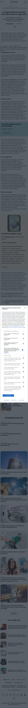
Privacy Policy (21, 400)
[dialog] (14, 354)
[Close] (25, 308)
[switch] (23, 334)
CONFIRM (8, 395)
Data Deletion (6, 400)
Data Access (14, 400)
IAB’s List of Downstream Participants (15, 327)
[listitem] (14, 331)
